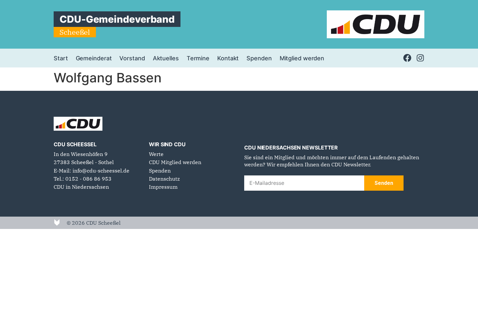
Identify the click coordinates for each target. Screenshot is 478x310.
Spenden (259, 58)
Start (61, 58)
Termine (198, 58)
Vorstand (132, 58)
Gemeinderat (94, 58)
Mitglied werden (302, 58)
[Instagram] (420, 58)
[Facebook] (407, 58)
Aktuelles (166, 58)
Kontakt (228, 58)
